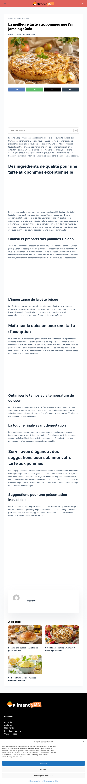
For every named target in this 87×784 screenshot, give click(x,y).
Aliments (8, 722)
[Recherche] (82, 3)
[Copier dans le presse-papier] (70, 89)
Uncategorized (10, 734)
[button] (83, 742)
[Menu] (5, 3)
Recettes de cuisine (12, 731)
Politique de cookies (34, 781)
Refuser (43, 769)
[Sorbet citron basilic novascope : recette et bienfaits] (25, 664)
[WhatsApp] (34, 89)
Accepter (43, 763)
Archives (8, 725)
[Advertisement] (43, 111)
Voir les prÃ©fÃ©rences (43, 775)
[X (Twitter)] (52, 89)
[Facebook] (16, 89)
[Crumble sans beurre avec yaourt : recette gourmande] (62, 634)
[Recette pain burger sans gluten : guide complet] (25, 634)
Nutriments (9, 728)
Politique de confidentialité (49, 781)
